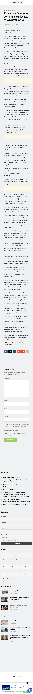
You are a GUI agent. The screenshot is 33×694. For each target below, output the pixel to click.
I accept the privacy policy (10, 540)
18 (16, 570)
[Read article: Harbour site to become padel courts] (4, 622)
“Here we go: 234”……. (15, 591)
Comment (7, 378)
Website (6, 416)
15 (3, 570)
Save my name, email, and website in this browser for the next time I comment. (17, 425)
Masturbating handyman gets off (12, 477)
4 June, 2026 (13, 623)
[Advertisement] (18, 80)
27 (25, 574)
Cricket (14, 10)
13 (25, 567)
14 (29, 567)
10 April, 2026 (13, 631)
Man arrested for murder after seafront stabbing (16, 501)
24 (12, 574)
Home (5, 10)
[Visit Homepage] (16, 2)
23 (8, 574)
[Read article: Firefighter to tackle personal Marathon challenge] (4, 629)
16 (8, 570)
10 (12, 567)
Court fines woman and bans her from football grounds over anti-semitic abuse (20, 637)
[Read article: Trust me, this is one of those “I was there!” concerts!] (4, 599)
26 (20, 574)
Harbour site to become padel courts (20, 621)
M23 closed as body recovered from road (14, 484)
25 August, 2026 (13, 593)
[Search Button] (31, 2)
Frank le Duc (9, 24)
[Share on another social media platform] (27, 351)
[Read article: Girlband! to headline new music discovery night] (4, 607)
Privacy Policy (7, 435)
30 (8, 578)
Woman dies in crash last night (11, 489)
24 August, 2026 (13, 609)
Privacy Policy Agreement (11, 430)
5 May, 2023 (18, 24)
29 (3, 578)
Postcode (4, 534)
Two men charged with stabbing (11, 499)
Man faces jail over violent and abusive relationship (17, 487)
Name (6, 400)
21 (29, 570)
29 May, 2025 (13, 641)
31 (12, 578)
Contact (19, 676)
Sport (9, 10)
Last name (4, 522)
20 (25, 570)
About (13, 676)
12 (20, 567)
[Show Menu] (2, 2)
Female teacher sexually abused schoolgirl (14, 492)
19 (20, 570)
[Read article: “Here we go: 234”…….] (4, 592)
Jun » (3, 581)
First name (4, 516)
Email (6, 408)
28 (29, 574)
